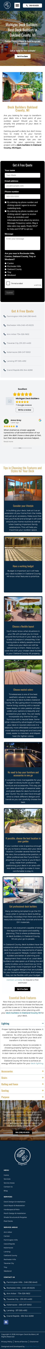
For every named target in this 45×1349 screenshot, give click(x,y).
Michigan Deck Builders (17, 1117)
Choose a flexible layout (23, 626)
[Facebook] (6, 1322)
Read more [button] (8, 442)
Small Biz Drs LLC (32, 1346)
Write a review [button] (24, 410)
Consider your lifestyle (23, 506)
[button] (17, 5)
